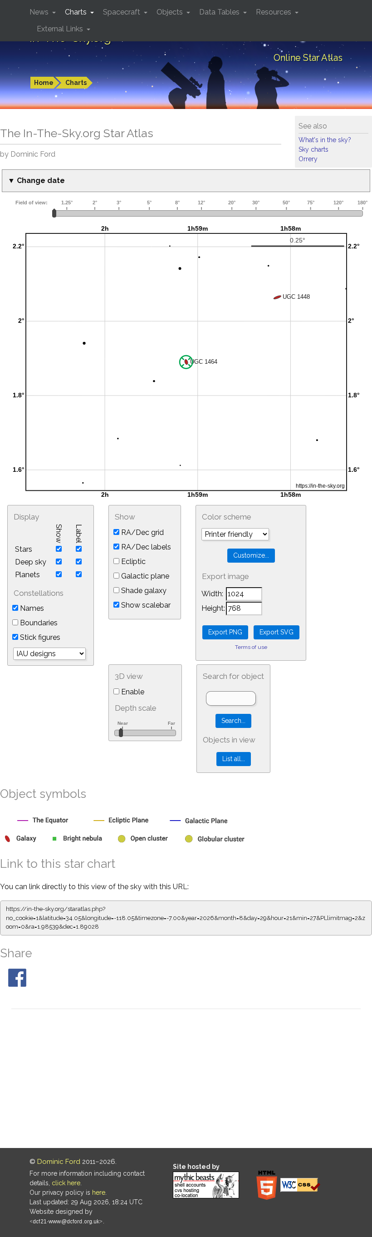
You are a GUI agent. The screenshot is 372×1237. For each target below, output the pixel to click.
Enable (131, 692)
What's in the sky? (325, 139)
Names (31, 608)
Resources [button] (274, 12)
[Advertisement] (186, 1079)
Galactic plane (144, 576)
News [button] (39, 12)
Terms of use (251, 647)
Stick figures (39, 637)
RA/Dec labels (145, 547)
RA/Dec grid (141, 532)
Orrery (308, 159)
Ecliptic (132, 561)
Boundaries (38, 622)
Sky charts (313, 149)
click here (66, 1183)
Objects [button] (171, 12)
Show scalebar (145, 605)
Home (44, 82)
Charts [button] (76, 12)
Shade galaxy (142, 590)
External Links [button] (61, 29)
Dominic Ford (58, 1162)
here (98, 1192)
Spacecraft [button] (122, 12)
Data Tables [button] (220, 12)
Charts (76, 82)
